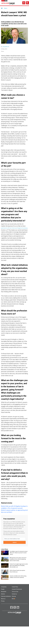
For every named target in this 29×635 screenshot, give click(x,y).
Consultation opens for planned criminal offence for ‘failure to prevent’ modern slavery (18, 553)
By (5, 46)
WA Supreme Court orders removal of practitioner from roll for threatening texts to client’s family (18, 559)
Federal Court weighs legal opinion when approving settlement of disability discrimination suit (19, 565)
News (5, 8)
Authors (3, 594)
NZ (6, 0)
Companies (3, 586)
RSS (13, 598)
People (2, 589)
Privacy (3, 601)
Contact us (14, 594)
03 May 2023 (4, 49)
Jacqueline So (6, 46)
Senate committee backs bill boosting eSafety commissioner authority (18, 576)
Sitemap (14, 596)
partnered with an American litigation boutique (14, 228)
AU (3, 0)
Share (2, 51)
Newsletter (3, 591)
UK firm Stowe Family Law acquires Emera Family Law (17, 571)
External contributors (6, 596)
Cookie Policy (15, 586)
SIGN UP (14, 542)
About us (3, 598)
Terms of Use (15, 591)
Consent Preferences (17, 589)
